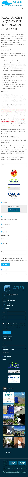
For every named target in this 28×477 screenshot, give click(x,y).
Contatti (4, 346)
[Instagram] (10, 338)
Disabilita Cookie (22, 462)
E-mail (2, 251)
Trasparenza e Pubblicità (8, 349)
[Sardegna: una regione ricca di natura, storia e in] (8, 408)
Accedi (2, 227)
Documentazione (5, 235)
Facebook (5, 202)
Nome (2, 247)
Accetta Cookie (14, 210)
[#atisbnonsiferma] (19, 419)
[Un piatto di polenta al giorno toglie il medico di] (8, 431)
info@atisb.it (10, 305)
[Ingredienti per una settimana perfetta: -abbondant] (19, 397)
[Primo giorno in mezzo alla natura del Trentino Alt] (8, 442)
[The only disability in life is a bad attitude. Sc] (8, 419)
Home (4, 344)
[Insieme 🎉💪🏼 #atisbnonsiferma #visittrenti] (19, 431)
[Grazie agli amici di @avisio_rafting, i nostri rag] (19, 408)
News (2, 238)
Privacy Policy (6, 258)
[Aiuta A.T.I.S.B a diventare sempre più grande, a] (19, 442)
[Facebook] (5, 338)
